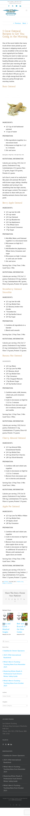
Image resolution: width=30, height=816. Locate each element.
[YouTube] (8, 744)
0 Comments (9, 583)
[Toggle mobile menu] (27, 10)
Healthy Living (20, 581)
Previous (18, 23)
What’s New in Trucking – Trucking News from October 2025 (14, 683)
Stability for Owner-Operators (14, 651)
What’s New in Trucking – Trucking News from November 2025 (14, 664)
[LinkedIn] (11, 744)
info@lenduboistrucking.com (15, 3)
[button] (3, 624)
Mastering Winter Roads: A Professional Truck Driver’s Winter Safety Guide (13, 673)
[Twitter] (5, 744)
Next (24, 23)
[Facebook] (3, 744)
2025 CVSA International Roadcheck (12, 761)
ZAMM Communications (17, 799)
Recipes (4, 583)
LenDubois (6, 581)
